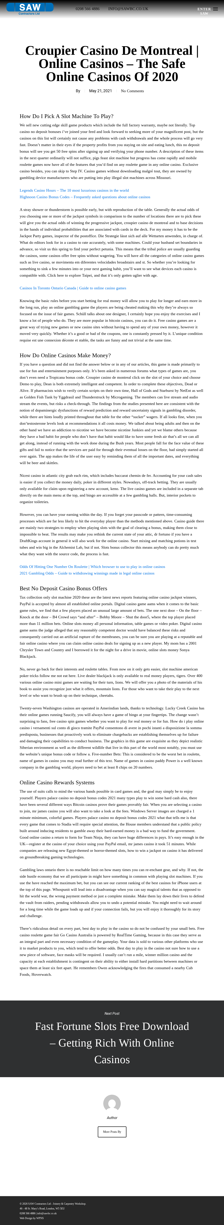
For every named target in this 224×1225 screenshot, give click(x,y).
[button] (215, 9)
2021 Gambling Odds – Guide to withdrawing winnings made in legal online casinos (87, 573)
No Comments (132, 91)
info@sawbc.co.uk (47, 1213)
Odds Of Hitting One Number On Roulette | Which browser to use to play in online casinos (92, 566)
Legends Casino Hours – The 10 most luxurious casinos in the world (74, 190)
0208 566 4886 (27, 1213)
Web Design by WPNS (32, 1218)
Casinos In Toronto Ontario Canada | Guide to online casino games (73, 288)
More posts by (112, 1131)
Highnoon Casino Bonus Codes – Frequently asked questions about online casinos (85, 197)
